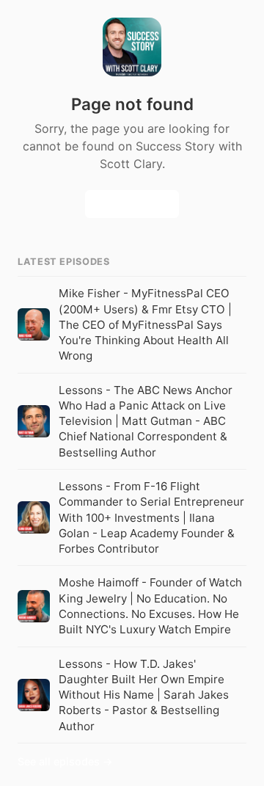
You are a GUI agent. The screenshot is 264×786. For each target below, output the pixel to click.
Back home (132, 204)
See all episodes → (65, 761)
